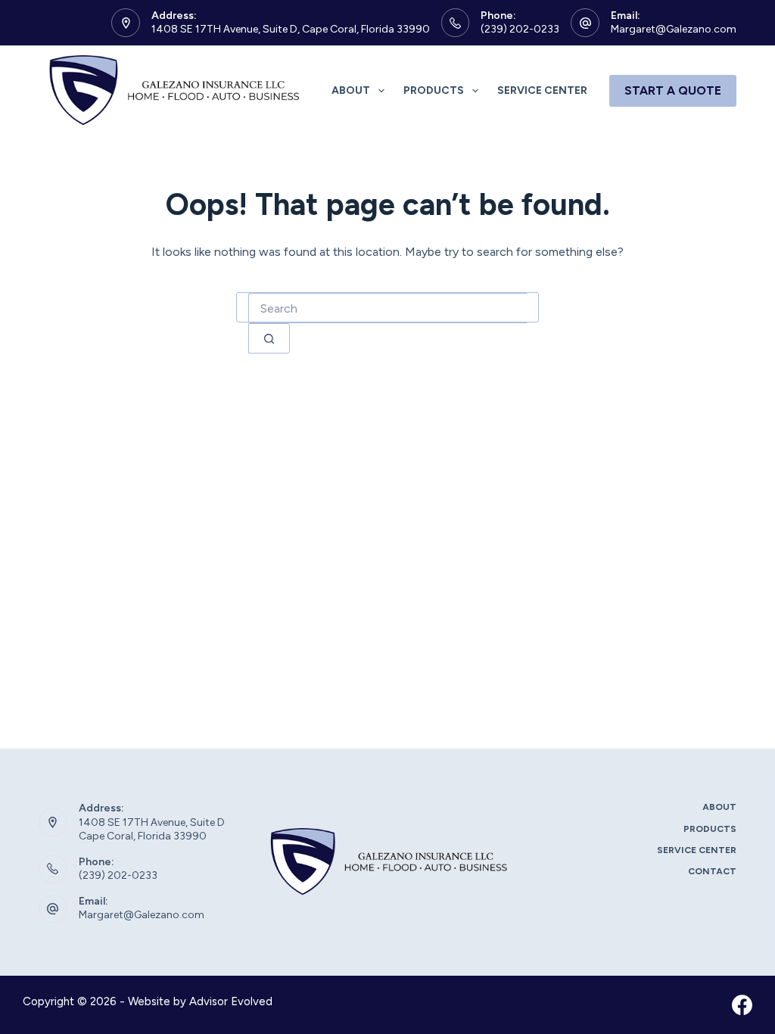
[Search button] (269, 338)
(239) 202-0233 (520, 29)
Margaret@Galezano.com (673, 29)
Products (433, 90)
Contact (712, 871)
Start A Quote (672, 90)
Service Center (542, 90)
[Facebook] (742, 1005)
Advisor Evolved (230, 1001)
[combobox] (387, 308)
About (350, 90)
